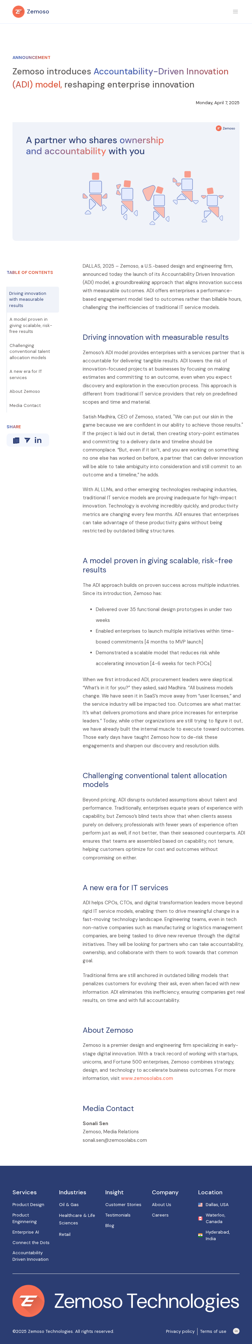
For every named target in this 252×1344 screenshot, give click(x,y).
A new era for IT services (26, 374)
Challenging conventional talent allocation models (30, 351)
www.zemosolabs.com (147, 1078)
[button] (236, 12)
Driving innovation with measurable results (27, 299)
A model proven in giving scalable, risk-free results (31, 325)
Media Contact (25, 405)
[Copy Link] (16, 440)
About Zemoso (25, 391)
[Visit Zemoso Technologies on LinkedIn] (236, 1331)
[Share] (27, 440)
